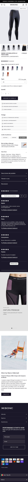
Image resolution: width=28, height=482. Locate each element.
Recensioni (4, 184)
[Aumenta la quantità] (8, 93)
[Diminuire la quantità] (2, 93)
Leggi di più (6, 394)
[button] (4, 61)
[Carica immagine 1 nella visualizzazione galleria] (14, 25)
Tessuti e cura (5, 178)
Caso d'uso (4, 151)
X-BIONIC (6, 467)
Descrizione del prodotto (8, 173)
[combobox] (14, 475)
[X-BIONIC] (14, 5)
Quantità (3, 89)
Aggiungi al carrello (9, 98)
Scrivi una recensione (10, 196)
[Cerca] (5, 4)
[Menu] (1, 4)
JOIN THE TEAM (14, 447)
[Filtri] (21, 196)
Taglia (2, 79)
